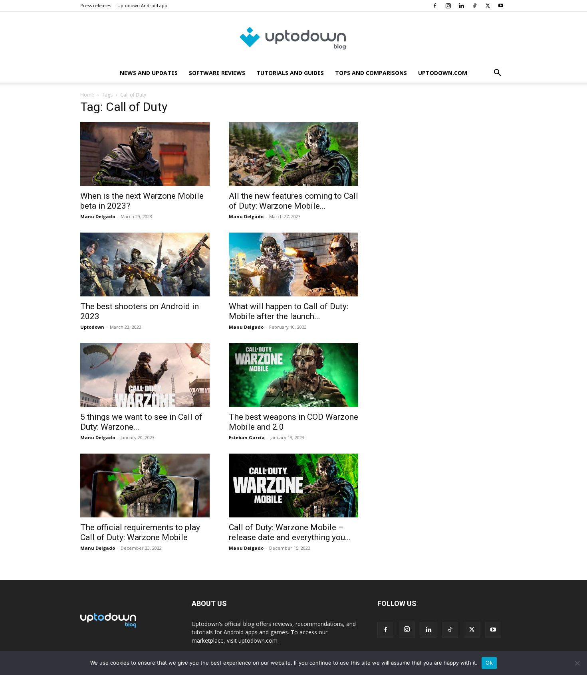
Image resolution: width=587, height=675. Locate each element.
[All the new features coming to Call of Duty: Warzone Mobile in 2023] (293, 154)
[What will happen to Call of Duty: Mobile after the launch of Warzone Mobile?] (293, 264)
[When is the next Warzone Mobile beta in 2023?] (145, 154)
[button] (497, 73)
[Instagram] (448, 5)
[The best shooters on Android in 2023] (145, 264)
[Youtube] (501, 5)
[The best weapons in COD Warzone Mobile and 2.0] (293, 375)
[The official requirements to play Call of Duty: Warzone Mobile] (145, 485)
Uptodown (92, 327)
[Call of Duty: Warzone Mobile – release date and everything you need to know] (293, 485)
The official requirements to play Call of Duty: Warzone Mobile (140, 532)
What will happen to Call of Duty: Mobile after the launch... (288, 311)
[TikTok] (474, 5)
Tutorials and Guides (290, 73)
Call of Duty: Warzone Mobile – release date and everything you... (290, 532)
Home (87, 94)
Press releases (95, 5)
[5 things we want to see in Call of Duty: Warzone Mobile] (145, 375)
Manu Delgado (97, 216)
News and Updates (149, 73)
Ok (489, 662)
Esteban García (247, 437)
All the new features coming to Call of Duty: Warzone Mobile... (293, 201)
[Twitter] (488, 5)
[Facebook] (435, 5)
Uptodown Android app (142, 5)
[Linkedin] (461, 5)
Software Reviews (217, 73)
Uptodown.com (442, 73)
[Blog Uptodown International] (293, 38)
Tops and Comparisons (371, 73)
